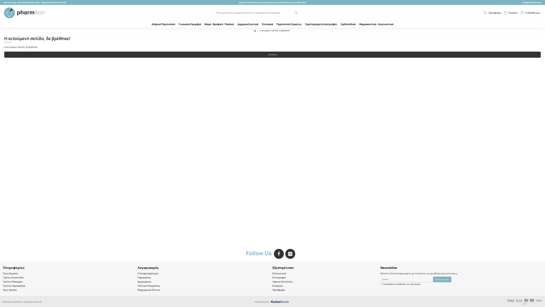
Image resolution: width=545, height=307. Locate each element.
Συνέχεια (272, 54)
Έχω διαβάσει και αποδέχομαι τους (402, 284)
